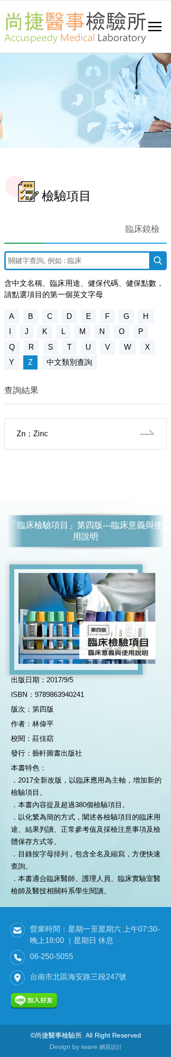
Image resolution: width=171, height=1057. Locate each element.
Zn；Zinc (32, 434)
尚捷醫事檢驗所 (75, 26)
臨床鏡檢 (142, 229)
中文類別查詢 (69, 362)
